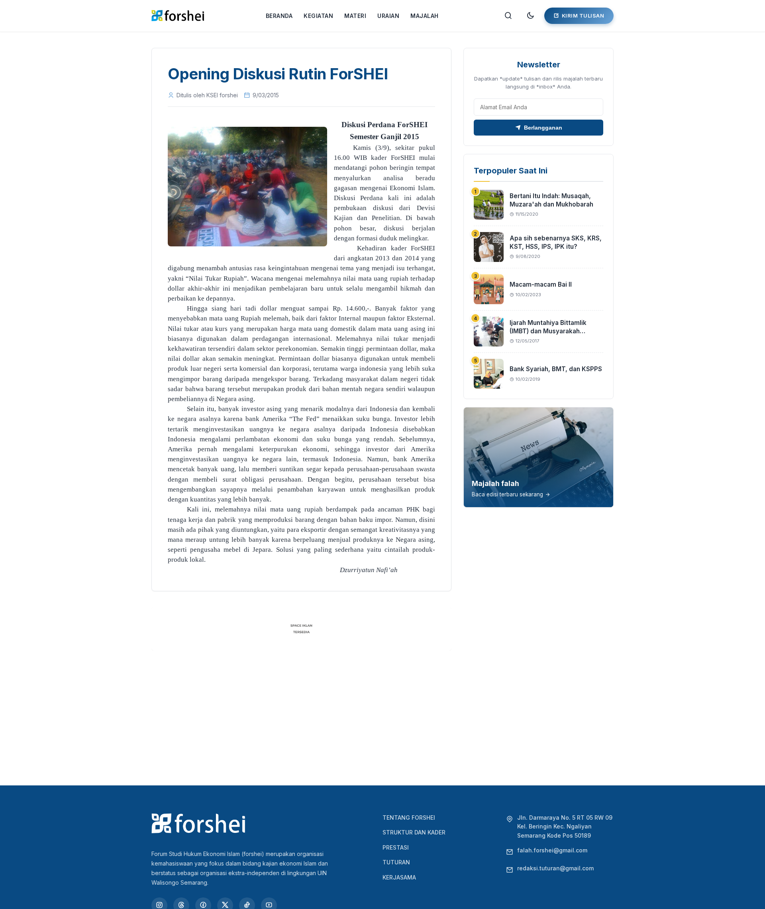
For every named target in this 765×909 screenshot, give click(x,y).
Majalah (424, 15)
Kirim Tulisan (583, 15)
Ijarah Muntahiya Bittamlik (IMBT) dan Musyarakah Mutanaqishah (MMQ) (548, 331)
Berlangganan (543, 127)
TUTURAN (396, 862)
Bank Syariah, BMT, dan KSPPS (556, 369)
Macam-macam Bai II (541, 284)
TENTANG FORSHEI (408, 817)
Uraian (388, 15)
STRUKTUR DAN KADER (413, 832)
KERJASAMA (399, 877)
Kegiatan (318, 15)
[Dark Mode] (530, 16)
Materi (355, 15)
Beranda (279, 15)
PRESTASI (395, 847)
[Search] (508, 16)
